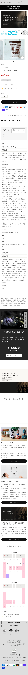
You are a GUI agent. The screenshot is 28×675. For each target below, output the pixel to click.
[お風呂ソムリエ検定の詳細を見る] (14, 19)
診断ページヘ (14, 502)
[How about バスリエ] (14, 434)
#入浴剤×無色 (16, 300)
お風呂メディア (17, 633)
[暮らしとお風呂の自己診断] (14, 472)
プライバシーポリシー (9, 644)
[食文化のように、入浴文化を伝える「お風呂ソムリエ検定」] (14, 514)
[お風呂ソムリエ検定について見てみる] (14, 381)
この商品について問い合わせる (14, 115)
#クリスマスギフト (10, 298)
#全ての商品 (8, 303)
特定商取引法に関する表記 (14, 642)
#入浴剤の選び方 (9, 302)
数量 (2, 93)
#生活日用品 (16, 305)
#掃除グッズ (16, 303)
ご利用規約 (18, 641)
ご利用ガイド (10, 641)
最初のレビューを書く (18, 130)
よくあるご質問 (21, 644)
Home (2, 64)
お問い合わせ (14, 645)
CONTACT (14, 626)
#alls (2, 298)
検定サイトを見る (14, 539)
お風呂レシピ (10, 633)
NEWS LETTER (14, 622)
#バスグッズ (20, 298)
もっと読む (14, 461)
